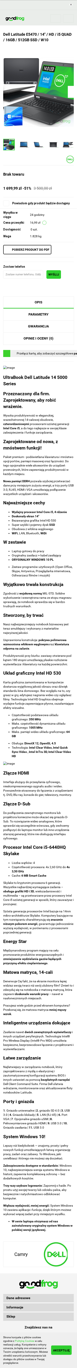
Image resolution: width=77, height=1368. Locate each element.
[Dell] (70, 159)
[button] (69, 5)
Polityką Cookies (24, 1341)
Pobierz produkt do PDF (30, 249)
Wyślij (53, 274)
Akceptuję (61, 1350)
